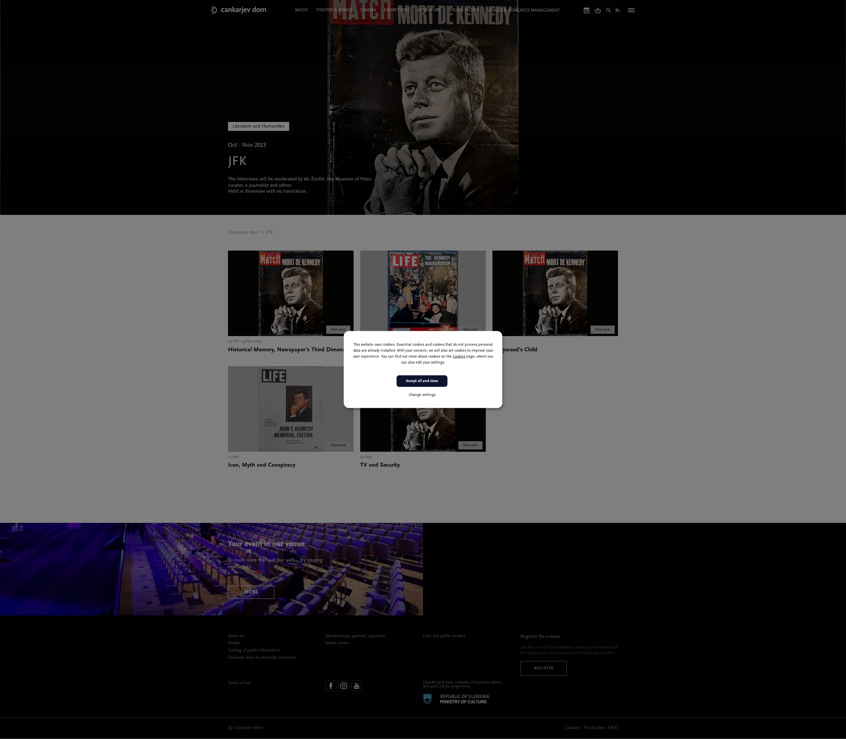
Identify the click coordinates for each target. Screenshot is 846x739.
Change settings (422, 395)
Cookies (459, 357)
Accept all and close (422, 381)
